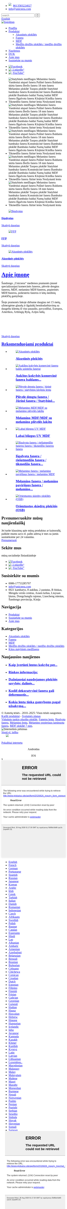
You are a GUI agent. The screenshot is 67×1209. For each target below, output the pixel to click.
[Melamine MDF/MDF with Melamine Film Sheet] (37, 411)
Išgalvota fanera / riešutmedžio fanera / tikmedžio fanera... (31, 460)
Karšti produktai (10, 716)
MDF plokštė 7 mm (21, 725)
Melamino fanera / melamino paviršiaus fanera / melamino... (37, 485)
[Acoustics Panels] (28, 351)
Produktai (14, 31)
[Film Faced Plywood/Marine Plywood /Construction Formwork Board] (37, 389)
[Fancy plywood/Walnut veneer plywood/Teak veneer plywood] (37, 449)
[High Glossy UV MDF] (31, 428)
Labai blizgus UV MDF (33, 436)
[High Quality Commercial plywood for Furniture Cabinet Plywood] (37, 368)
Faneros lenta (46, 719)
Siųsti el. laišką (9, 732)
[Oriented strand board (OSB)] (37, 499)
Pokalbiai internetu (12, 742)
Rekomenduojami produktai (27, 344)
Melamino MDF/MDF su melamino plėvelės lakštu (34, 420)
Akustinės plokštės (26, 34)
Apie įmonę (15, 274)
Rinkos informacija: (23, 672)
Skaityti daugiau (10, 336)
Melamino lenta (18, 722)
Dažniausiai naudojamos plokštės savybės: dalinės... (33, 681)
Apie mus (14, 57)
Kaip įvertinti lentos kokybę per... (33, 665)
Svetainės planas (31, 716)
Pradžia (13, 28)
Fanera (19, 37)
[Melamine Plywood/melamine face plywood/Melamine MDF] (37, 474)
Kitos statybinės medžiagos (24, 649)
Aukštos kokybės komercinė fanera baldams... (36, 377)
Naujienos (14, 50)
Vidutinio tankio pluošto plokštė (19, 719)
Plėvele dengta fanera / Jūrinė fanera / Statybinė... (35, 399)
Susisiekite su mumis (20, 60)
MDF (19, 41)
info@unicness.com (20, 8)
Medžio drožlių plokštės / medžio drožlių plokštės (36, 645)
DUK (12, 53)
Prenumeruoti (9, 540)
